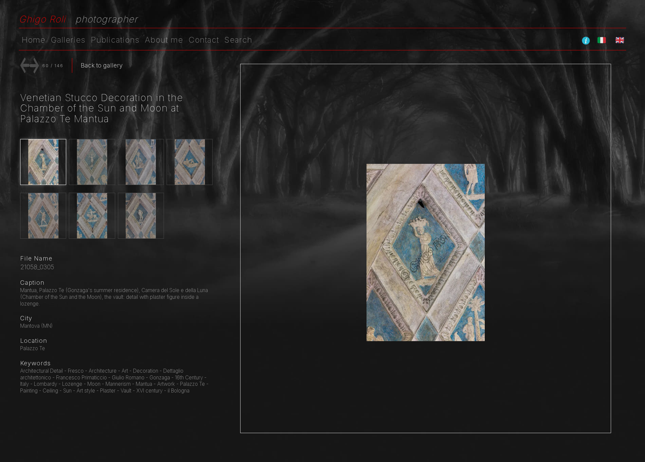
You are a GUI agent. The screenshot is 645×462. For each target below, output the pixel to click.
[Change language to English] (619, 40)
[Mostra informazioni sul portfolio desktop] (586, 40)
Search (238, 40)
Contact (203, 40)
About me (164, 40)
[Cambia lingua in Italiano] (601, 40)
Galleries (68, 40)
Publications (115, 40)
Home (33, 40)
